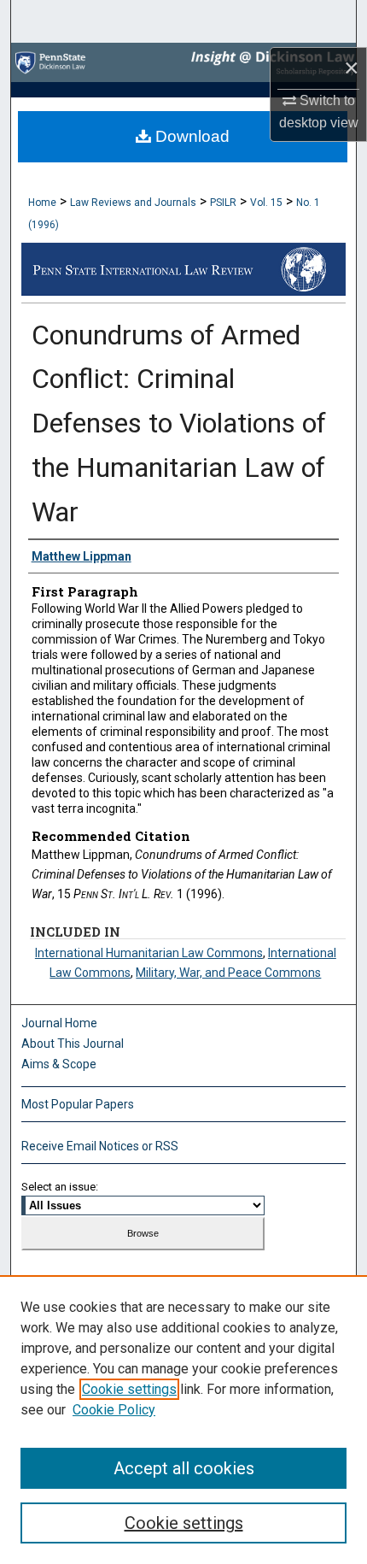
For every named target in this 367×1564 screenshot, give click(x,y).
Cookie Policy (114, 1410)
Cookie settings (129, 1389)
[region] (183, 1419)
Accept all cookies (184, 1468)
